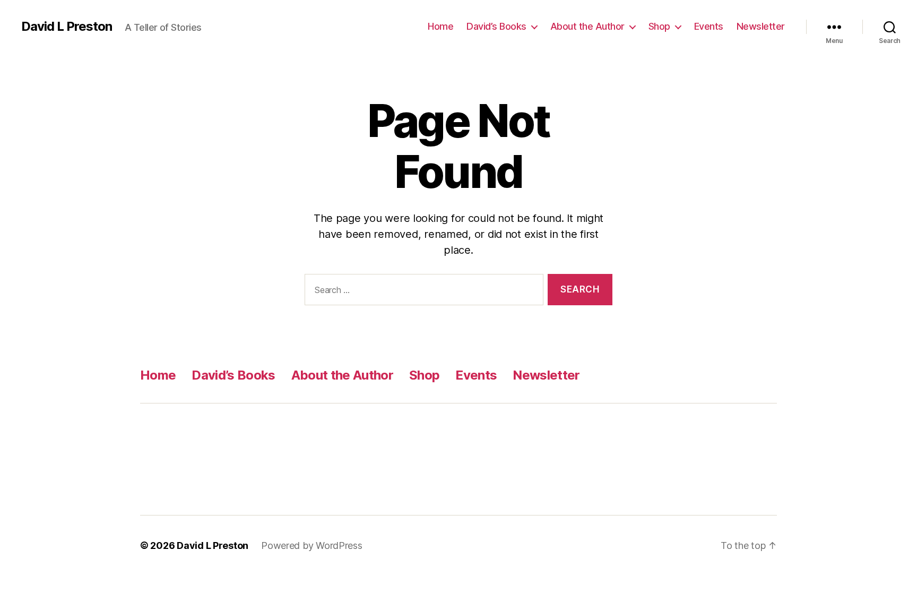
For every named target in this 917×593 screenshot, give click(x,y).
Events (708, 26)
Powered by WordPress (311, 545)
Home (440, 26)
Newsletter (761, 26)
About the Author (587, 26)
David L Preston (66, 26)
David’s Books (496, 26)
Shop (659, 26)
